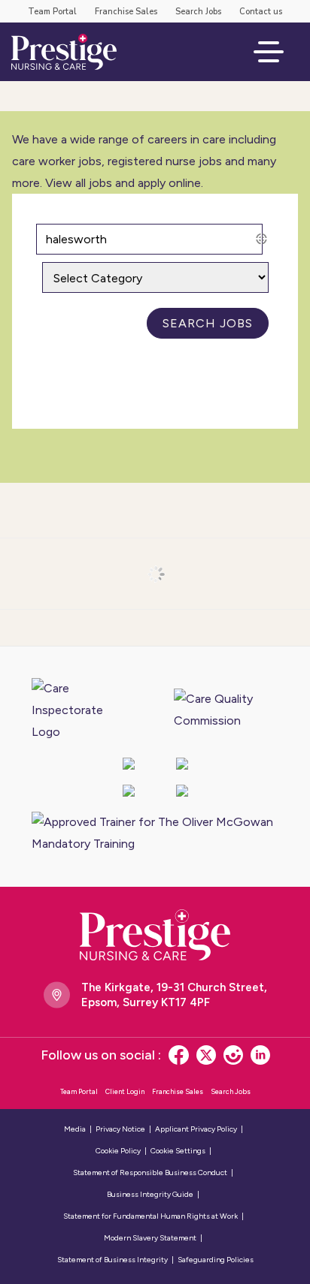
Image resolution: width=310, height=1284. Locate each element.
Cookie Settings (177, 1151)
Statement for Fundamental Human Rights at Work (150, 1216)
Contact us (260, 11)
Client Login (124, 1091)
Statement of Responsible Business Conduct (150, 1172)
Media (75, 1129)
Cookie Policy (118, 1151)
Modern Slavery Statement (150, 1238)
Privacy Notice (120, 1129)
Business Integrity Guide (150, 1194)
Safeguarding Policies (216, 1259)
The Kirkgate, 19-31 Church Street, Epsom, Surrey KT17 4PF (174, 995)
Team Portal (52, 11)
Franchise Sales (126, 11)
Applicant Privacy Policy (196, 1129)
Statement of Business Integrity (112, 1259)
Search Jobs (198, 11)
